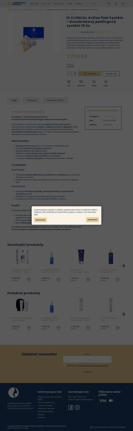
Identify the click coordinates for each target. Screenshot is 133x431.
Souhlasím (92, 220)
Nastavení (40, 220)
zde (35, 214)
